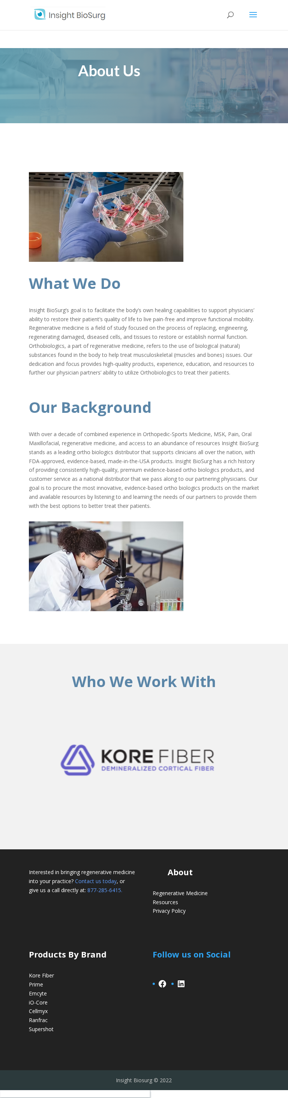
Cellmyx (38, 1011)
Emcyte (38, 993)
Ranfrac (38, 1020)
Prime (36, 984)
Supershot (41, 1029)
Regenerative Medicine (180, 893)
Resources (165, 902)
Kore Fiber (41, 975)
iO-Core (38, 1002)
